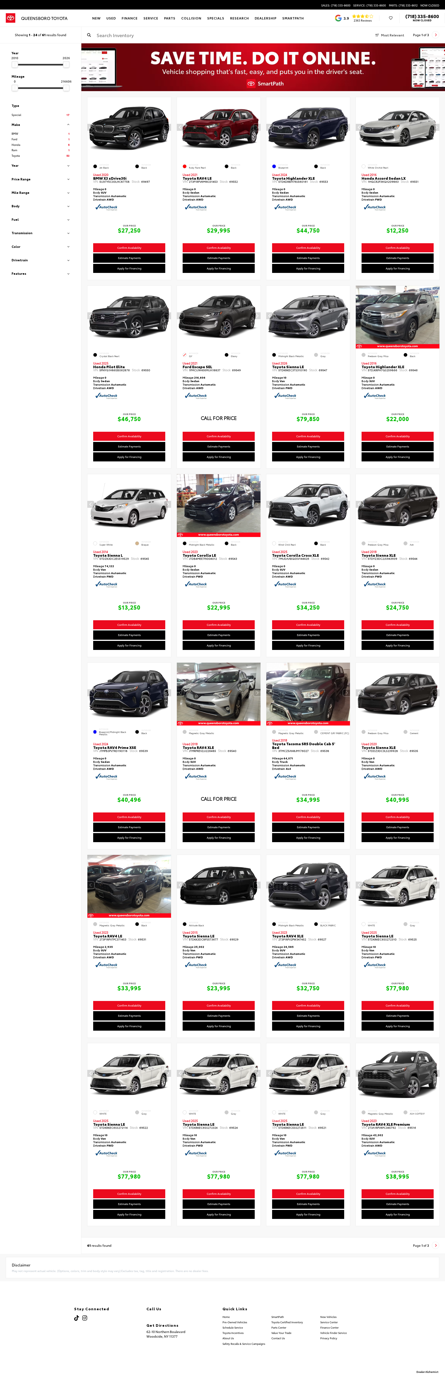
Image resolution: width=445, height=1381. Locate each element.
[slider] (15, 64)
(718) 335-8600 (422, 16)
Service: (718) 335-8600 (369, 5)
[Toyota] (10, 18)
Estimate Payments (129, 258)
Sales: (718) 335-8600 (335, 5)
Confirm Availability (129, 248)
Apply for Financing (129, 268)
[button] (168, 127)
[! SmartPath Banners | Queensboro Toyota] (263, 67)
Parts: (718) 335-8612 (403, 5)
